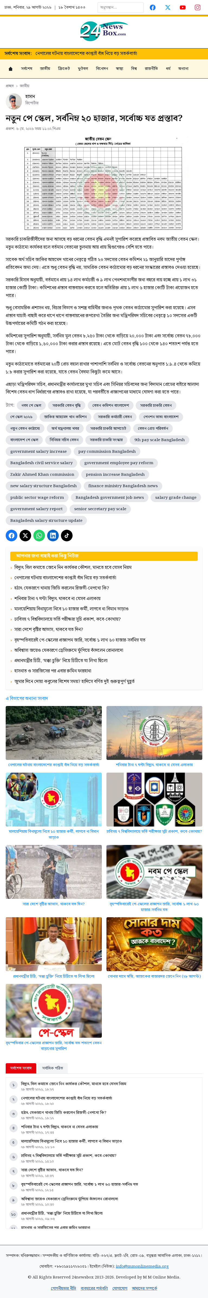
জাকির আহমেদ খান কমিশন (65, 417)
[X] (25, 535)
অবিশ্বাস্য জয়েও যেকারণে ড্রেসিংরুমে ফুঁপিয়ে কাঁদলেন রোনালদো (69, 1199)
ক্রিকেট (64, 69)
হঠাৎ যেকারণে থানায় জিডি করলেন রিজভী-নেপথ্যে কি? (83, 53)
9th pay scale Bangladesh (159, 440)
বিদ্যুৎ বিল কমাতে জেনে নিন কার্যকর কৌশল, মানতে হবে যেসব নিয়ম (73, 1084)
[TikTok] (67, 535)
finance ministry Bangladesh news (123, 486)
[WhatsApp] (39, 535)
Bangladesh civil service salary (41, 463)
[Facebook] (153, 7)
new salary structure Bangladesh (43, 486)
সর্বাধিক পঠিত (52, 1068)
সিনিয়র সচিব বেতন (64, 440)
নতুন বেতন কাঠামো (25, 428)
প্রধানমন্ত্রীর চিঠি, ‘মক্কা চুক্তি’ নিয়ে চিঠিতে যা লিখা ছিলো (54, 976)
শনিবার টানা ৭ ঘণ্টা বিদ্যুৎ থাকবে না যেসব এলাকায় (154, 765)
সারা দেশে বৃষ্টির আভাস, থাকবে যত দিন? (54, 904)
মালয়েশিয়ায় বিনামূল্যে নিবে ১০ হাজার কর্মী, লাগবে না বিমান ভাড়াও (54, 834)
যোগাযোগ (119, 1288)
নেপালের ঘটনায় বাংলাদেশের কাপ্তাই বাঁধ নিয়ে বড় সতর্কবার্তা (53, 765)
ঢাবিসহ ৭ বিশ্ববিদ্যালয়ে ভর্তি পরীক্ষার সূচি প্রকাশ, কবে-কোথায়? (154, 831)
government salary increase (38, 451)
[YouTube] (182, 7)
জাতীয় (45, 69)
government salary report (36, 509)
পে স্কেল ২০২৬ (21, 417)
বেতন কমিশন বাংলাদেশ (110, 405)
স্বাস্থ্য (119, 69)
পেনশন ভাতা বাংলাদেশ (161, 417)
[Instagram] (198, 7)
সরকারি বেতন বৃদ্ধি (67, 405)
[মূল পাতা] (11, 69)
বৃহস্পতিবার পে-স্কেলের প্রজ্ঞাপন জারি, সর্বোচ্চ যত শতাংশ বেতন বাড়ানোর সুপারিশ (54, 1046)
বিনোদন (102, 69)
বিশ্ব (134, 69)
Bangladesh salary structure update (46, 521)
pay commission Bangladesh (107, 451)
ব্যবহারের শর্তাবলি (94, 1288)
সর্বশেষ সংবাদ (21, 1068)
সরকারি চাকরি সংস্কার (106, 440)
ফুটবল (83, 69)
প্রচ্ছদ (10, 86)
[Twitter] (168, 7)
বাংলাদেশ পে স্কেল (24, 440)
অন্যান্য (183, 69)
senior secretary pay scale (100, 509)
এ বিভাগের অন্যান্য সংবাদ (27, 698)
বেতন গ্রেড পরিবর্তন (153, 428)
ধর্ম (168, 69)
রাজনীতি (151, 69)
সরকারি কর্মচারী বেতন (115, 417)
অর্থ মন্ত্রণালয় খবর (65, 428)
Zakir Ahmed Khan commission (42, 474)
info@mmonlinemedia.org (142, 1266)
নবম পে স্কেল (31, 405)
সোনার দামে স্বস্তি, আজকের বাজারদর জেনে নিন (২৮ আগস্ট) (154, 976)
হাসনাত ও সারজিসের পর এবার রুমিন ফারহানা (55, 1228)
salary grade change (175, 498)
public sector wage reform (37, 498)
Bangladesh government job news (110, 498)
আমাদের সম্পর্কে (144, 1288)
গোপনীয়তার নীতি (63, 1288)
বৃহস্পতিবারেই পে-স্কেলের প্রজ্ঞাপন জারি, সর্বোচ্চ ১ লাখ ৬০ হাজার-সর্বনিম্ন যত (154, 907)
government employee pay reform (118, 463)
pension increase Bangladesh (115, 474)
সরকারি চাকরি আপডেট (108, 428)
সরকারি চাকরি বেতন (156, 405)
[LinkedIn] (53, 535)
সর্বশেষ (26, 69)
